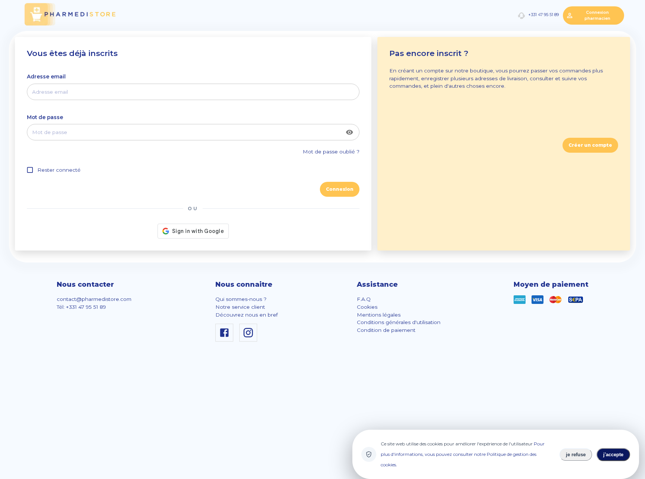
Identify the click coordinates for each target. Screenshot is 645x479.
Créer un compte (590, 145)
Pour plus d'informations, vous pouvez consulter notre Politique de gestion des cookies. (463, 454)
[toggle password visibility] (349, 132)
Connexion (339, 189)
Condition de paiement (386, 330)
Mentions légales (379, 315)
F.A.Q (364, 299)
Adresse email (46, 77)
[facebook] (225, 340)
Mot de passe (45, 117)
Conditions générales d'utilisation (398, 322)
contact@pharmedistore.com (94, 299)
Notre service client (240, 307)
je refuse (576, 454)
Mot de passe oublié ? (331, 152)
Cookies (367, 307)
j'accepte (613, 454)
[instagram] (249, 340)
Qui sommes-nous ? (241, 299)
